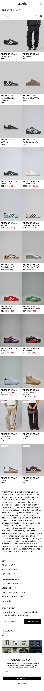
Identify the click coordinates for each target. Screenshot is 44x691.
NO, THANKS (22, 683)
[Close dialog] (42, 655)
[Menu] (2, 3)
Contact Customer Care (12, 583)
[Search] (7, 3)
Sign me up (33, 621)
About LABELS (8, 565)
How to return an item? (12, 596)
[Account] (36, 3)
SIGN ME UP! (22, 678)
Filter (6, 16)
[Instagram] (3, 634)
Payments (6, 601)
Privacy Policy (8, 574)
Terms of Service (9, 569)
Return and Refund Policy (13, 592)
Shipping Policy (9, 588)
